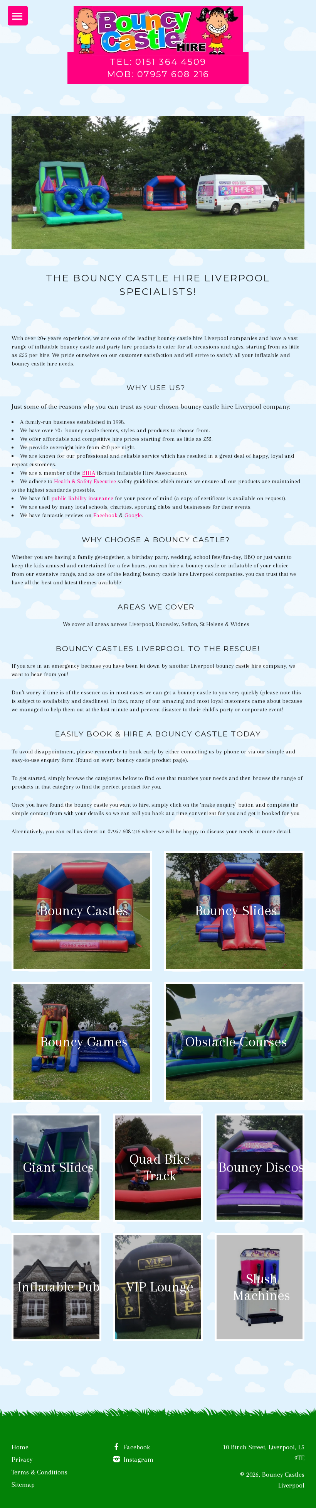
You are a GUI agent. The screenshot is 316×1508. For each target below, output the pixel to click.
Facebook (105, 515)
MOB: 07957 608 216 (158, 74)
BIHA (88, 472)
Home (20, 1447)
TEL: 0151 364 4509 (158, 61)
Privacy (22, 1459)
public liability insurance (82, 498)
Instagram (137, 1459)
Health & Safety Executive (85, 481)
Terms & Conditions (39, 1472)
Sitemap (23, 1484)
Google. (133, 515)
